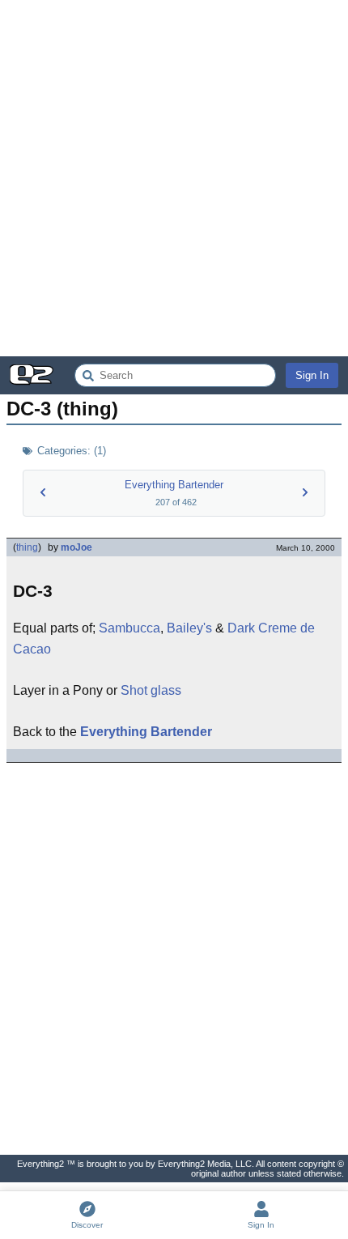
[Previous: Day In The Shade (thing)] (43, 492)
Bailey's (189, 628)
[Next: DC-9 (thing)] (305, 492)
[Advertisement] (174, 178)
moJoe (76, 547)
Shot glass (151, 690)
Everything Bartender (174, 485)
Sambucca (129, 628)
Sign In (312, 375)
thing (27, 547)
